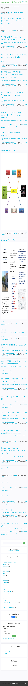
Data (8, 12)
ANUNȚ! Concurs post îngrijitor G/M (10, 134)
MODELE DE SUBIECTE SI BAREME (9, 562)
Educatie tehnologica (7, 591)
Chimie (4, 587)
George (14, 30)
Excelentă (6, 628)
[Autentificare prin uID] (12, 617)
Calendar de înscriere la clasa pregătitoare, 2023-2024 (13, 431)
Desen (4, 598)
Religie (4, 573)
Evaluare (17, 12)
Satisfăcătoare (7, 633)
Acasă (2, 6)
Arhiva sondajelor (11, 638)
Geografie (5, 578)
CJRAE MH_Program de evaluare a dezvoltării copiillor (14, 38)
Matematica (5, 582)
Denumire (13, 12)
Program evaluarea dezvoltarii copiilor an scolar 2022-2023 (13, 450)
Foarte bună (6, 630)
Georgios (16, 338)
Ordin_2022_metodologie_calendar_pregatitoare (13, 362)
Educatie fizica (6, 596)
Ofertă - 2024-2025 (9, 150)
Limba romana (6, 566)
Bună (5, 631)
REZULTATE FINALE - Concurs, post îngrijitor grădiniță (14, 55)
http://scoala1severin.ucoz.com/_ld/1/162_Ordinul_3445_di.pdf (14, 528)
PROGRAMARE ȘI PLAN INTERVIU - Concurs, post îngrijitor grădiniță (12, 75)
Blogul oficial (8, 650)
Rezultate (5, 638)
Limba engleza (6, 569)
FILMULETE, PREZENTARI (7, 560)
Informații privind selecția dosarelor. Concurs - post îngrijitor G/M (12, 115)
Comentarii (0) (4, 31)
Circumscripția (7, 509)
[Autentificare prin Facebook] (14, 617)
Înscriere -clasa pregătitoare (8, 607)
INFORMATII (5, 564)
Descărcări (3, 13)
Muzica (4, 600)
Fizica (4, 584)
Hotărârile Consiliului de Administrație (10, 602)
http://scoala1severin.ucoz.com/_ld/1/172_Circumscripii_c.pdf (13, 401)
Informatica (5, 593)
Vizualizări (8, 13)
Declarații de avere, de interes (9, 605)
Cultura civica (5, 580)
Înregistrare (10, 550)
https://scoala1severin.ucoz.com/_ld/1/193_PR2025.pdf (12, 26)
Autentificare (17, 550)
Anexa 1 (4, 495)
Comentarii (22, 12)
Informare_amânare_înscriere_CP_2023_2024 (13, 380)
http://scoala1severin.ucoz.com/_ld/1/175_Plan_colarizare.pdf (14, 350)
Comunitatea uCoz (9, 651)
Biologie (4, 589)
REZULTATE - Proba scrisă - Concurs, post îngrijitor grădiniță (12, 95)
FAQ (6, 653)
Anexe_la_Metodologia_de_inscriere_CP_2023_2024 (14, 414)
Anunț (3, 329)
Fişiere (5, 6)
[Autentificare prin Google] (16, 617)
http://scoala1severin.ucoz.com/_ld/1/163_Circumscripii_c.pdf (13, 512)
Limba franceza (6, 571)
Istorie (4, 575)
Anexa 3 (4, 468)
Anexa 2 (4, 482)
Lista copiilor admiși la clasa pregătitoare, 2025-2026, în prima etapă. (13, 20)
